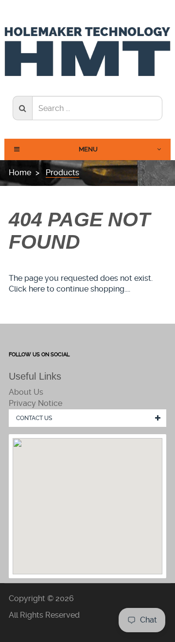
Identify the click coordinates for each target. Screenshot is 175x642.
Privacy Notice (35, 403)
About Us (26, 392)
